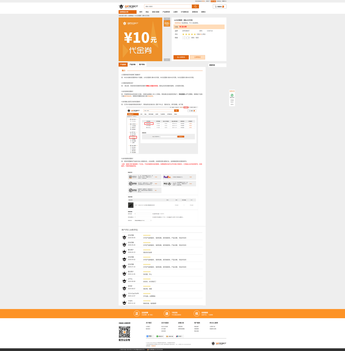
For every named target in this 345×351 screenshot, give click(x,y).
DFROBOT (185, 31)
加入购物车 (181, 57)
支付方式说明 (164, 326)
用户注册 (213, 1)
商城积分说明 (213, 329)
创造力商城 (155, 12)
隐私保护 (196, 326)
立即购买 (197, 57)
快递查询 (153, 346)
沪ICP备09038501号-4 (139, 349)
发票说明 (180, 326)
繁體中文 (224, 1)
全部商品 (130, 15)
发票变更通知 (181, 329)
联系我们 (148, 329)
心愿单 (175, 12)
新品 (147, 12)
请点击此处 (127, 96)
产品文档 (132, 64)
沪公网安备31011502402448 (155, 349)
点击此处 (150, 96)
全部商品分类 (124, 12)
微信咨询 (232, 97)
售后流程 (196, 331)
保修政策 (196, 329)
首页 (140, 12)
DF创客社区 (185, 12)
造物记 (203, 12)
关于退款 (163, 329)
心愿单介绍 (212, 326)
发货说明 (163, 331)
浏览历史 (212, 65)
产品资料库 (166, 12)
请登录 (203, 1)
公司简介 (148, 326)
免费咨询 (232, 91)
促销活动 (195, 12)
